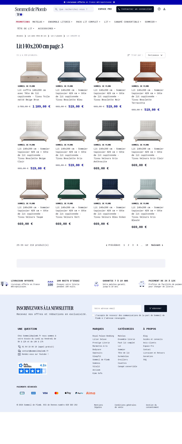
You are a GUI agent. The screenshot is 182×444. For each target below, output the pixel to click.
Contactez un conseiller (135, 9)
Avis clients (149, 343)
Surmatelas (123, 356)
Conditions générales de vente (125, 406)
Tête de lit (124, 353)
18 (146, 245)
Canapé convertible (127, 366)
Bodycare (97, 350)
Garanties (148, 356)
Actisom (96, 370)
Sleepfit (97, 356)
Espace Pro (148, 346)
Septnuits (97, 353)
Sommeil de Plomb (101, 360)
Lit (119, 346)
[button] (164, 9)
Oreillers (123, 360)
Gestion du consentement (152, 406)
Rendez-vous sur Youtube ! (35, 354)
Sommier (121, 350)
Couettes (122, 363)
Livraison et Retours (154, 353)
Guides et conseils (152, 339)
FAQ (144, 360)
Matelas (121, 336)
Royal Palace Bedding (103, 336)
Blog (145, 336)
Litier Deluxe (99, 339)
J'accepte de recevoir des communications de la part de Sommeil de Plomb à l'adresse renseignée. (130, 316)
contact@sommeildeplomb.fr (35, 351)
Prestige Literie (101, 343)
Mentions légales (98, 406)
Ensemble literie (126, 339)
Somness (96, 363)
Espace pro (105, 9)
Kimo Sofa (97, 373)
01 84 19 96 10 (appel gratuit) (38, 347)
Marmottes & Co (100, 346)
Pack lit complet (126, 343)
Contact (147, 350)
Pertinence (155, 55)
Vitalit (96, 366)
